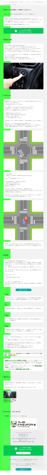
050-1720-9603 (23, 437)
